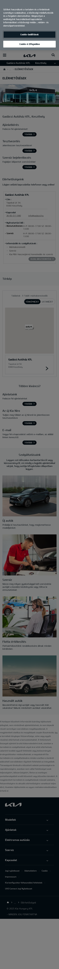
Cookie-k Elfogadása (29, 44)
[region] (29, 25)
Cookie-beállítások (29, 34)
